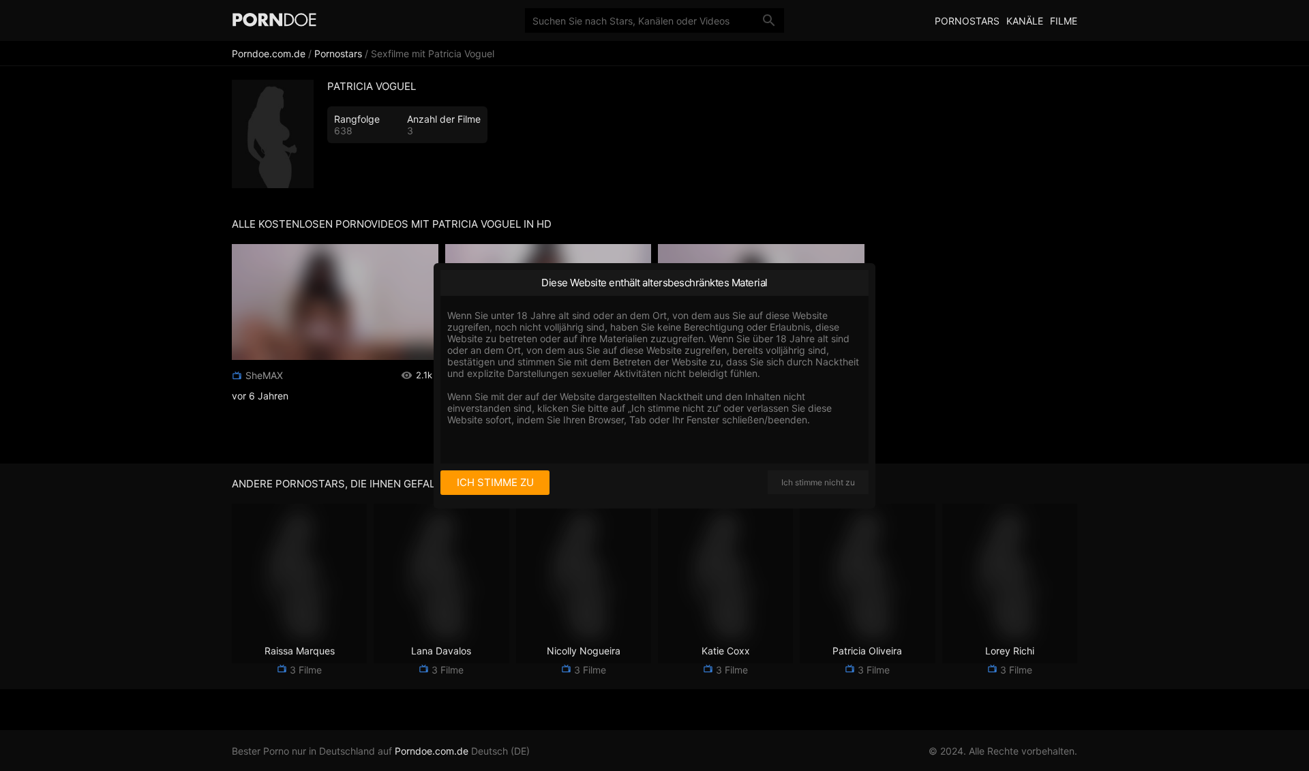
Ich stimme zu (495, 482)
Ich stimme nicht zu (818, 482)
